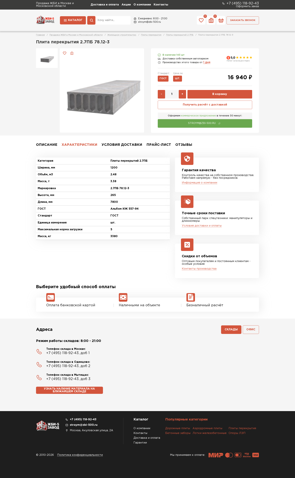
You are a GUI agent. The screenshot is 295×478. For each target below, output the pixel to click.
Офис (250, 329)
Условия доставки (122, 144)
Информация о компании (199, 182)
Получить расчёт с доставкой (205, 104)
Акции (126, 4)
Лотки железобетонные (210, 433)
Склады (231, 329)
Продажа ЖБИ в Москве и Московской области (76, 35)
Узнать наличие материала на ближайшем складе (69, 390)
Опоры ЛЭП (237, 433)
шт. (177, 79)
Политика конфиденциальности (80, 455)
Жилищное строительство (121, 35)
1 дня (206, 62)
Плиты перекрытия (151, 35)
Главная (40, 35)
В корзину (219, 94)
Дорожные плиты (177, 428)
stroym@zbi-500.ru (149, 22)
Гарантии (140, 442)
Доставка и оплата (105, 4)
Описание (46, 144)
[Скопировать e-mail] (219, 123)
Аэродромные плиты (207, 428)
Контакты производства (199, 269)
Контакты (161, 4)
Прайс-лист (158, 144)
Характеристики (79, 144)
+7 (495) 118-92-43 (243, 3)
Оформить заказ (247, 6)
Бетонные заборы (178, 433)
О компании (142, 4)
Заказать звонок (242, 20)
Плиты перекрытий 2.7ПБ (179, 35)
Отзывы (183, 144)
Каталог (75, 20)
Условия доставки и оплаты (202, 225)
